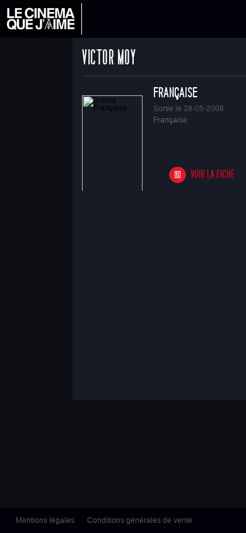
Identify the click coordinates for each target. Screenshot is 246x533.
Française (175, 93)
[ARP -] (42, 19)
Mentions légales (45, 520)
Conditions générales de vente (139, 520)
